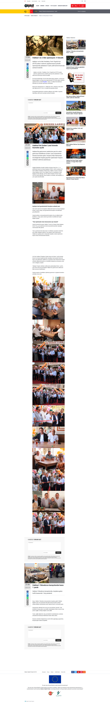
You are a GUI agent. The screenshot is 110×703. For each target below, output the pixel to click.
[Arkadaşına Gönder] (27, 73)
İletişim (52, 672)
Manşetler (28, 1)
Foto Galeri (53, 5)
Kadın (37, 5)
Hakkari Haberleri (62, 5)
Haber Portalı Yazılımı (30, 701)
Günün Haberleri (34, 1)
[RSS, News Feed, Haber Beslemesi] (84, 672)
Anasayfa (44, 672)
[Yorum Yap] (27, 77)
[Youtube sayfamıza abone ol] (78, 672)
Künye (48, 672)
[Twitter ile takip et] (75, 672)
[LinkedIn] (27, 68)
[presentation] (28, 11)
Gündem (42, 5)
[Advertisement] (55, 26)
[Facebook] (27, 64)
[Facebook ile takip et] (72, 672)
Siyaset (47, 5)
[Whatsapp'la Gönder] (27, 70)
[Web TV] (82, 1)
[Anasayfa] (25, 1)
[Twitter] (27, 66)
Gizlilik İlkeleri (57, 672)
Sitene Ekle (43, 1)
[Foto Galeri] (85, 1)
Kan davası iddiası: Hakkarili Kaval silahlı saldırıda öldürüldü (51, 11)
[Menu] (72, 6)
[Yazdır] (27, 75)
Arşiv (39, 1)
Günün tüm (82, 11)
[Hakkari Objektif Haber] (29, 5)
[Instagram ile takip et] (81, 672)
